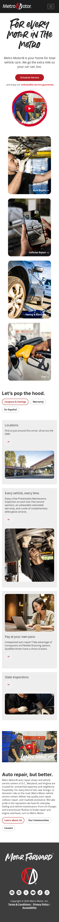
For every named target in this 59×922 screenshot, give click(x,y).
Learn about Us (13, 820)
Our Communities (38, 820)
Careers (8, 828)
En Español (10, 409)
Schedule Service (29, 77)
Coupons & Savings (15, 401)
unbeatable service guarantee (37, 84)
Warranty (38, 401)
